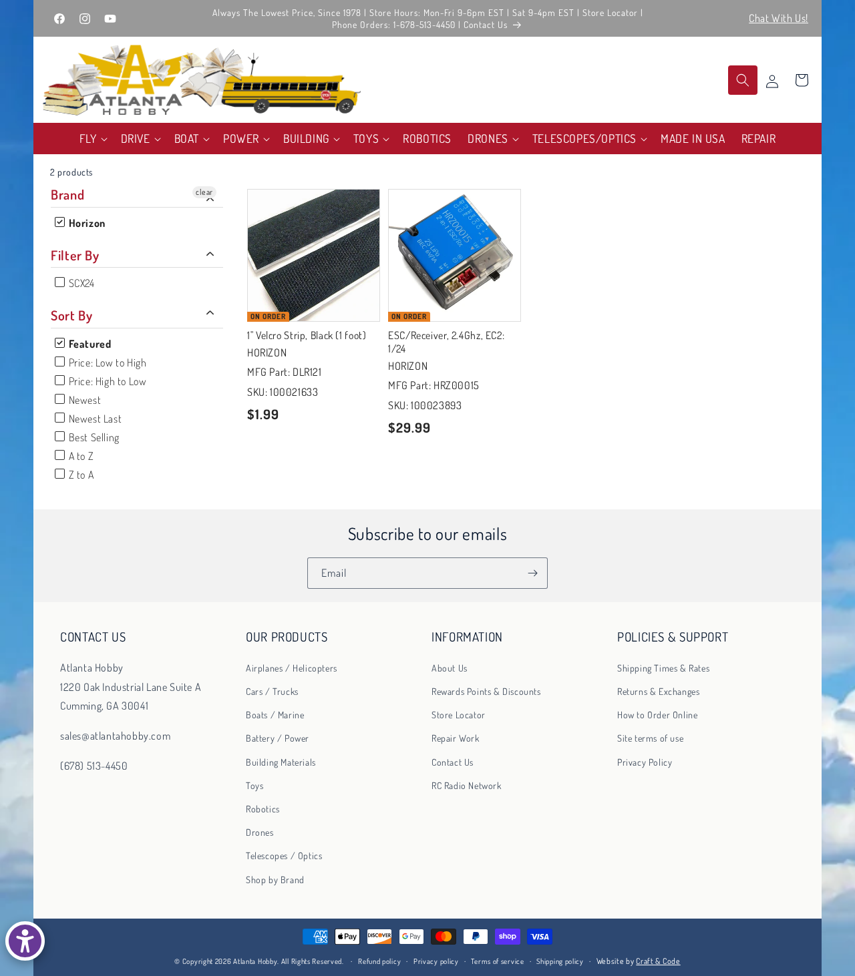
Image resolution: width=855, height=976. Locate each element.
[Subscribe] (532, 573)
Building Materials (281, 762)
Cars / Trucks (272, 692)
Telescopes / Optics (284, 856)
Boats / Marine (275, 715)
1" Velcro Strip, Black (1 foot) (307, 334)
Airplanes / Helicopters (291, 668)
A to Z (80, 456)
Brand (67, 194)
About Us (450, 668)
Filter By (75, 255)
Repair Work (456, 738)
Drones (260, 832)
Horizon (86, 223)
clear (204, 192)
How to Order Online (657, 715)
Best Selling (93, 437)
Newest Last (94, 418)
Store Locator (459, 715)
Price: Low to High (106, 362)
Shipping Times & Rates (663, 668)
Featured (88, 343)
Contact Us (453, 762)
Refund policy (379, 961)
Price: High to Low (106, 381)
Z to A (80, 474)
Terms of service (497, 961)
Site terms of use (650, 738)
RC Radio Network (467, 786)
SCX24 (80, 283)
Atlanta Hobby (255, 961)
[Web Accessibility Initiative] (25, 941)
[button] (92, 138)
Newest (83, 400)
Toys (254, 786)
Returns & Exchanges (658, 692)
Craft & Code (658, 961)
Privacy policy (436, 961)
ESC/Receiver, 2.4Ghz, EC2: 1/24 (446, 341)
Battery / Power (277, 738)
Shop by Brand (275, 879)
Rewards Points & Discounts (486, 692)
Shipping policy (560, 961)
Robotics (263, 809)
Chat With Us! (778, 18)
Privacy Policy (644, 762)
